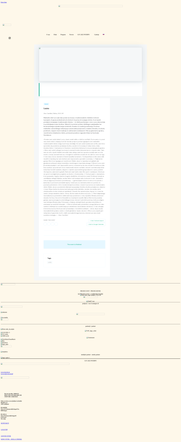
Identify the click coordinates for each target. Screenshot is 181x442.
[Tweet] (48, 224)
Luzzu (49, 262)
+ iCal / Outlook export (97, 220)
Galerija (96, 34)
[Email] (56, 224)
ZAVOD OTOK (6, 436)
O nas (48, 34)
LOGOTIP (4, 429)
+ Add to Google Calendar (96, 224)
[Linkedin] (52, 224)
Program (63, 34)
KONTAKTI (5, 423)
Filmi (55, 34)
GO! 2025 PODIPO (83, 34)
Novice (71, 34)
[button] (84, 34)
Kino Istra (4, 2)
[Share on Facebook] (45, 224)
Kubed (46, 104)
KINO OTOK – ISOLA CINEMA (11, 439)
